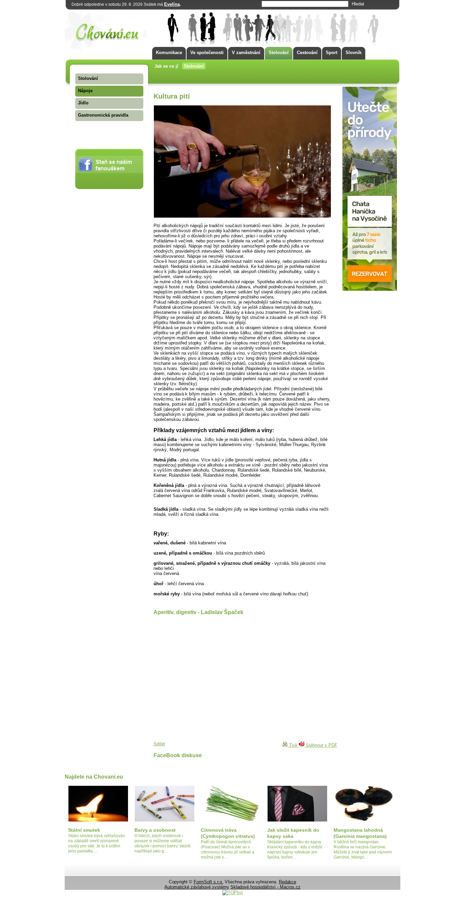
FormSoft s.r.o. (208, 881)
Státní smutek (84, 830)
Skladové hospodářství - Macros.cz (265, 886)
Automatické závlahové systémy (196, 886)
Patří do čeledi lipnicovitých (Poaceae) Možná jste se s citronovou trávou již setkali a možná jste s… (227, 850)
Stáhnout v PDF (320, 745)
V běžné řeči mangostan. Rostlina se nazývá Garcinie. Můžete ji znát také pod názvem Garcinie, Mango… (363, 850)
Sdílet (159, 743)
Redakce (287, 881)
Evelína (172, 4)
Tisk (293, 745)
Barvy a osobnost (155, 830)
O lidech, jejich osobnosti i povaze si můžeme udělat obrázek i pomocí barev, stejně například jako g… (162, 843)
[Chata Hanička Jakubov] (369, 289)
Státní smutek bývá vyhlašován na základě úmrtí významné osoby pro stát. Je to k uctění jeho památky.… (96, 843)
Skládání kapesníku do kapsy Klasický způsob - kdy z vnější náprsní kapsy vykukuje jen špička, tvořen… (294, 850)
